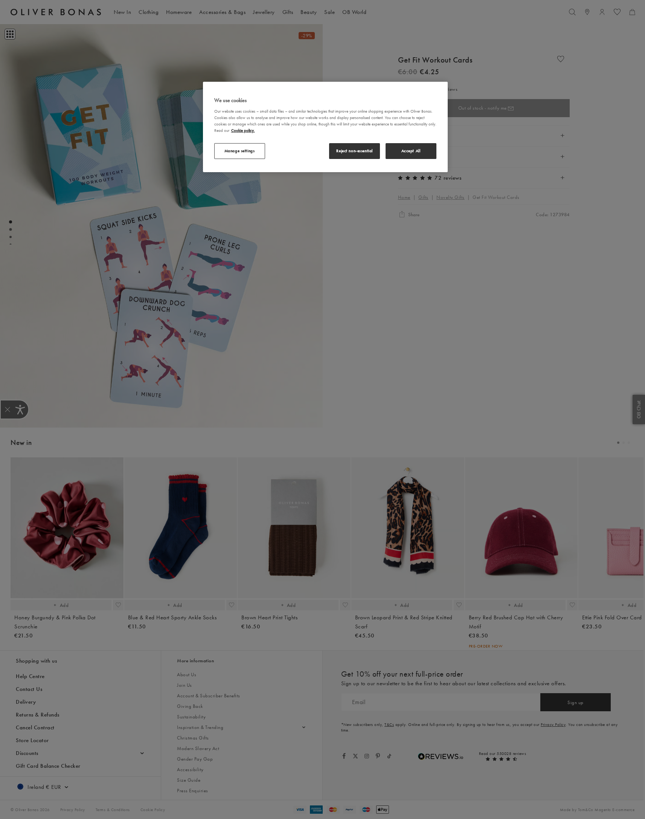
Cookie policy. (243, 130)
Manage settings (239, 150)
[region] (325, 127)
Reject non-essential (354, 150)
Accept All (411, 150)
